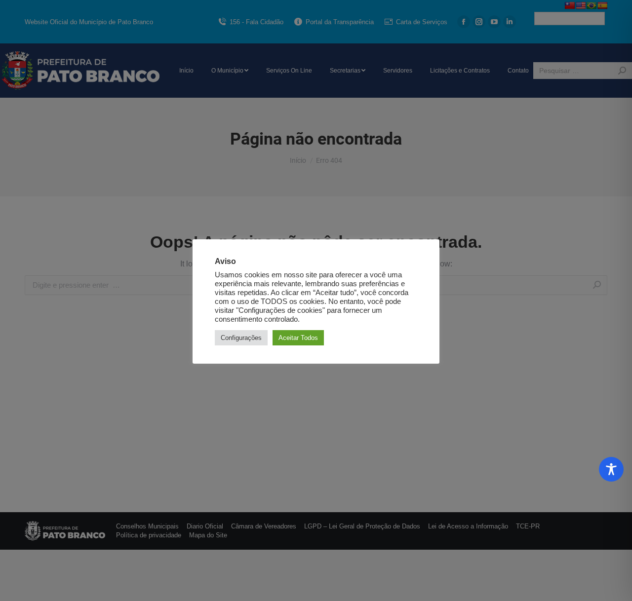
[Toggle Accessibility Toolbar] (611, 469)
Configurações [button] (241, 337)
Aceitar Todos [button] (298, 337)
